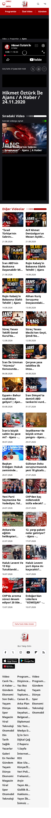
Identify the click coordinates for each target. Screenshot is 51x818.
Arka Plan (23, 703)
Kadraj (21, 690)
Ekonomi (7, 694)
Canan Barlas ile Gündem (24, 699)
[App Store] (10, 661)
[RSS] (43, 652)
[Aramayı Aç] (38, 4)
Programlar (10, 11)
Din (4, 735)
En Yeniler (8, 758)
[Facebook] (5, 652)
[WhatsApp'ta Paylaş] (38, 69)
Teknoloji (8, 726)
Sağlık (6, 744)
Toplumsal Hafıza (24, 694)
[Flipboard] (36, 652)
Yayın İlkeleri (24, 798)
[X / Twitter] (13, 652)
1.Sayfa (21, 748)
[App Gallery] (8, 666)
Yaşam (6, 703)
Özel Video (27, 11)
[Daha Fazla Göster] (44, 69)
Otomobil (8, 730)
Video (4, 39)
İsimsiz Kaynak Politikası (24, 803)
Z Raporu (23, 744)
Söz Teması (24, 726)
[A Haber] (24, 4)
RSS (19, 758)
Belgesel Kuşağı (24, 717)
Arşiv (20, 780)
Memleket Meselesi (24, 708)
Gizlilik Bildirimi (24, 789)
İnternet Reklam (24, 753)
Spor (5, 712)
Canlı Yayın (9, 681)
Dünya (6, 708)
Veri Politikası (24, 771)
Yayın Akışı (24, 785)
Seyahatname (24, 712)
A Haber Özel (9, 685)
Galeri (6, 753)
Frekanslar (24, 776)
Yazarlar (7, 748)
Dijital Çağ (23, 739)
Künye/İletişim (24, 767)
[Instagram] (21, 652)
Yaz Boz (22, 685)
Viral (5, 721)
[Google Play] (27, 661)
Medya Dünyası (24, 730)
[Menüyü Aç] (45, 4)
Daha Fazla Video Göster (24, 624)
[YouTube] (28, 652)
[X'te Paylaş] (33, 69)
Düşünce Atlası (24, 681)
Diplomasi (23, 721)
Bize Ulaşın (24, 762)
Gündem (42, 11)
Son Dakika (9, 699)
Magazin (7, 717)
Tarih (5, 739)
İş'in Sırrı (22, 735)
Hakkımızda (24, 794)
